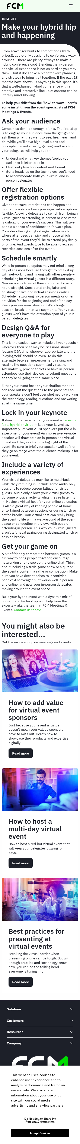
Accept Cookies (40, 1133)
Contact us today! (29, 610)
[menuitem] (40, 1009)
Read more (22, 754)
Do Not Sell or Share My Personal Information (40, 1120)
